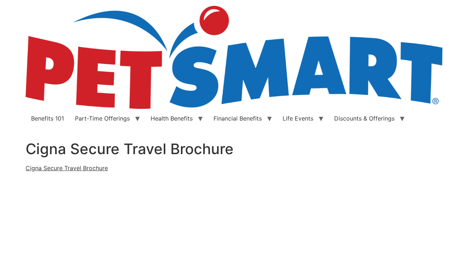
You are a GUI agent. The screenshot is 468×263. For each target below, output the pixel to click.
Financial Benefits (238, 118)
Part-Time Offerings (102, 118)
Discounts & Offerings (364, 118)
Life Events (298, 118)
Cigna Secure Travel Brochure (67, 168)
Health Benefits (172, 118)
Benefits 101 (47, 118)
